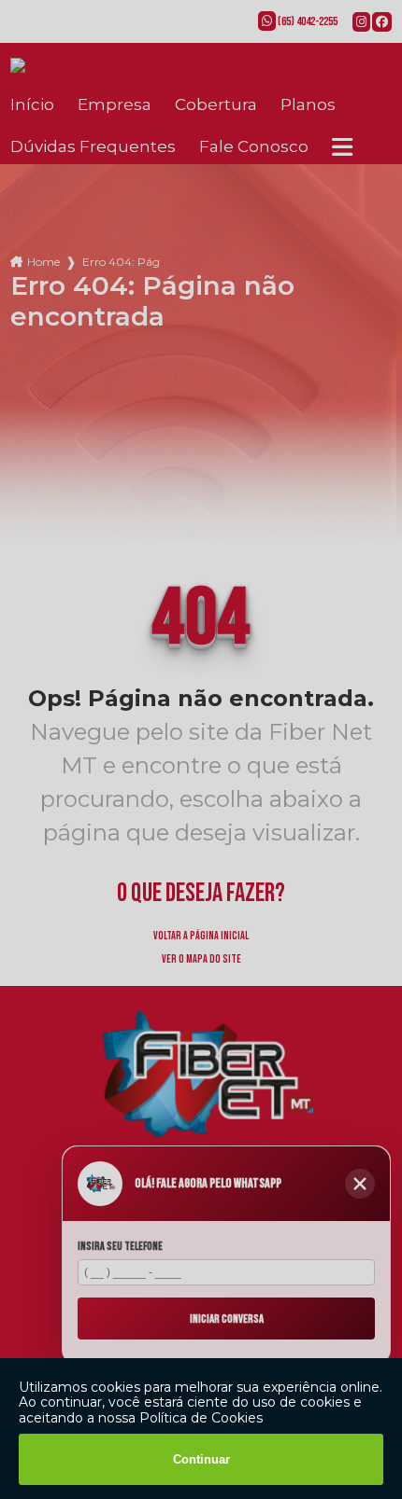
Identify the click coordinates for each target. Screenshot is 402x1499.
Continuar (201, 1459)
